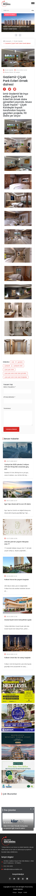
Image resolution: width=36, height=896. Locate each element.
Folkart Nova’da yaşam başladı (16, 579)
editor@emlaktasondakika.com (13, 869)
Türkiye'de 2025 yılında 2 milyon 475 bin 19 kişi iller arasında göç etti (16, 466)
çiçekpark (7, 365)
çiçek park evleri (9, 369)
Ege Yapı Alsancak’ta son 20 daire (17, 504)
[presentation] (16, 35)
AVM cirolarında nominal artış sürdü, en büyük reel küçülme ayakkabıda (17, 28)
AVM (6, 14)
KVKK (25, 892)
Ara (33, 10)
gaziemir (20, 362)
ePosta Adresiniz (9, 397)
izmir (13, 362)
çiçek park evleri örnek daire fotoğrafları (16, 377)
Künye (15, 892)
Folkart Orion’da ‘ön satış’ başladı (17, 658)
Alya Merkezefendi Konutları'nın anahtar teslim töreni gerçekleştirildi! (18, 827)
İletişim (20, 892)
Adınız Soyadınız (9, 387)
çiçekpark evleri (18, 365)
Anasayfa (8, 41)
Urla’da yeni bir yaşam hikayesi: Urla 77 (16, 543)
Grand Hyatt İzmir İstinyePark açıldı (17, 620)
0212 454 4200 (8, 866)
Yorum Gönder (11, 429)
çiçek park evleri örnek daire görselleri (15, 373)
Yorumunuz (7, 408)
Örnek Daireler (18, 41)
